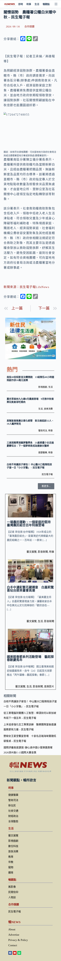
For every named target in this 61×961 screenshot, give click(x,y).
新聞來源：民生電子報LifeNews (26, 287)
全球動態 (13, 821)
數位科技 (13, 846)
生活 (37, 4)
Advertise (13, 934)
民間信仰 (13, 892)
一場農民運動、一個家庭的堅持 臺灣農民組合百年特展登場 (30, 523)
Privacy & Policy (18, 940)
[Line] (19, 953)
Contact (12, 945)
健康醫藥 (42, 452)
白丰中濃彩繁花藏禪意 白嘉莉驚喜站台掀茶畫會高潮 (30, 589)
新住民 (12, 805)
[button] (46, 486)
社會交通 (13, 810)
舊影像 (12, 886)
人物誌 (12, 897)
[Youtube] (15, 953)
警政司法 (42, 430)
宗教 (10, 862)
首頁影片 (49, 686)
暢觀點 (46, 4)
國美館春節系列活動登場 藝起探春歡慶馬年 (30, 658)
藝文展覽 (32, 551)
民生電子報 (47, 474)
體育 (10, 872)
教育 (10, 856)
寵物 (10, 867)
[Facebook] (10, 953)
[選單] (56, 4)
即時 (20, 4)
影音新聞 (43, 551)
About (11, 929)
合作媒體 (29, 26)
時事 (28, 4)
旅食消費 (48, 409)
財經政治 (13, 816)
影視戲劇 (42, 387)
